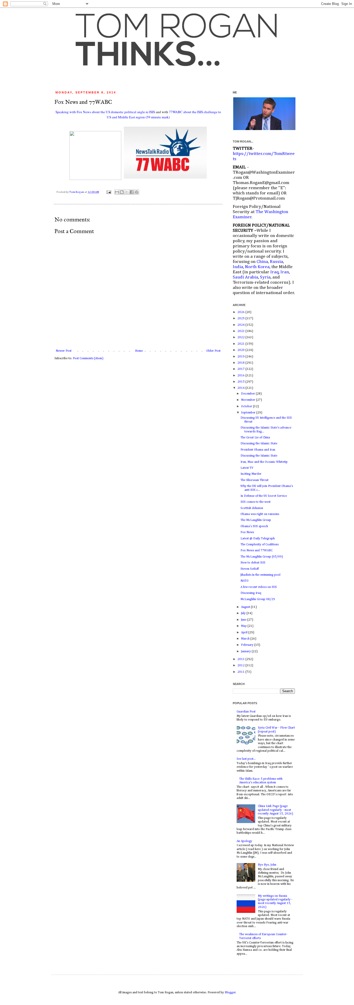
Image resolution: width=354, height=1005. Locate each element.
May (244, 626)
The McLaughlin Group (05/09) (261, 556)
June (244, 619)
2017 (241, 369)
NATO (244, 580)
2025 (241, 318)
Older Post (213, 350)
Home (139, 350)
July (243, 613)
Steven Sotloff (249, 569)
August (246, 607)
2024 (241, 325)
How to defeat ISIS (252, 562)
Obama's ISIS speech (254, 526)
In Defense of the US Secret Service (263, 496)
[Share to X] (126, 192)
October (247, 406)
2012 (241, 665)
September (248, 412)
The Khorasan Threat (254, 480)
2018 (241, 362)
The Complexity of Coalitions (259, 544)
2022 (241, 337)
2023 (241, 331)
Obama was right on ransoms (259, 514)
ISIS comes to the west (255, 502)
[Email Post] (108, 192)
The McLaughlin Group (255, 520)
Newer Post (64, 350)
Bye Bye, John (267, 864)
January (246, 651)
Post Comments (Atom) (88, 358)
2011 (241, 672)
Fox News (247, 532)
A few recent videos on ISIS (258, 587)
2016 (241, 375)
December (248, 393)
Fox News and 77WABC (256, 550)
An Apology (244, 841)
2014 (241, 388)
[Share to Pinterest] (136, 192)
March (245, 638)
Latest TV (246, 468)
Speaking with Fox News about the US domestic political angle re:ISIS (105, 112)
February (247, 645)
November (248, 400)
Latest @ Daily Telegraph (257, 538)
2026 (241, 312)
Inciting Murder (250, 474)
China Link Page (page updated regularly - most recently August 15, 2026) (275, 810)
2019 (241, 356)
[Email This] (116, 192)
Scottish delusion (251, 508)
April (244, 632)
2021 (241, 343)
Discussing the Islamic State (258, 443)
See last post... (246, 758)
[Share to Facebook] (131, 192)
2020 (241, 350)
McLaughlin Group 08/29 (257, 599)
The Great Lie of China (255, 437)
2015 (241, 381)
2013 (241, 659)
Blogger (230, 992)
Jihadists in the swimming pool (260, 574)
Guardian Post (246, 711)
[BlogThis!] (121, 192)
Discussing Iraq (250, 593)
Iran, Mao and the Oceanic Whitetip (264, 462)
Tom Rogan (76, 192)
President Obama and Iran (257, 449)
